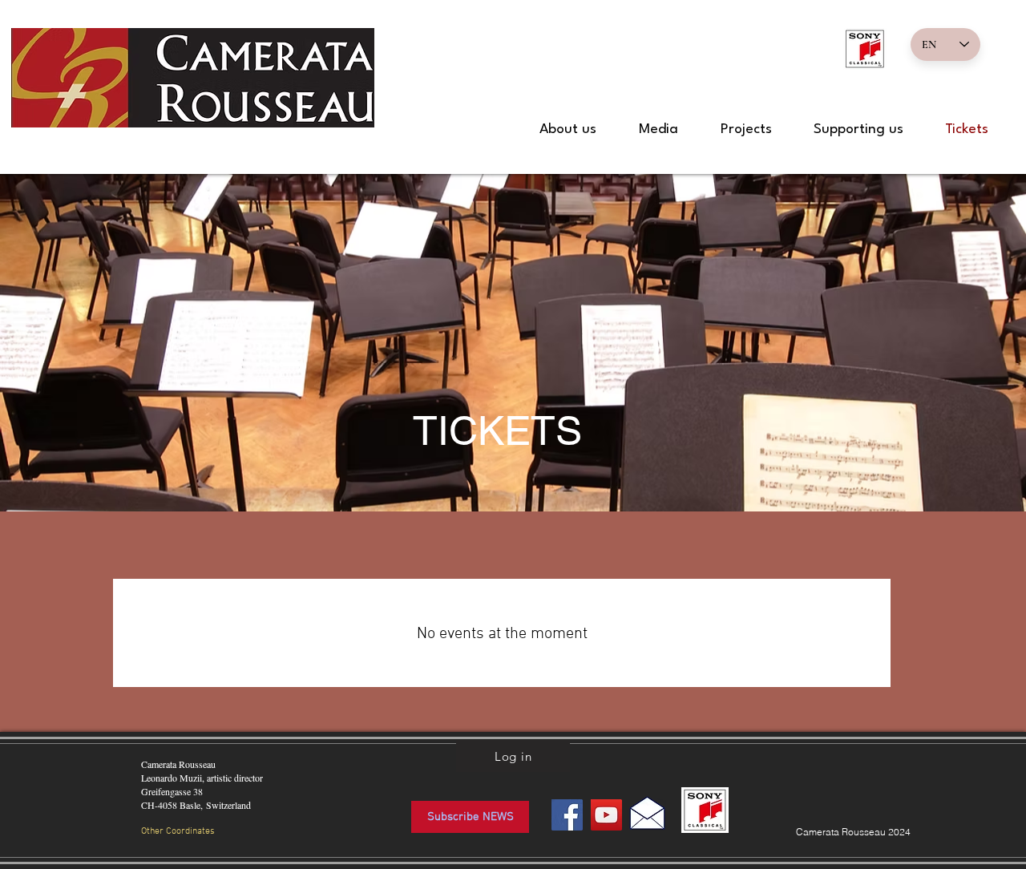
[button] (567, 130)
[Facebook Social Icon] (567, 815)
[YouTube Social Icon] (606, 815)
